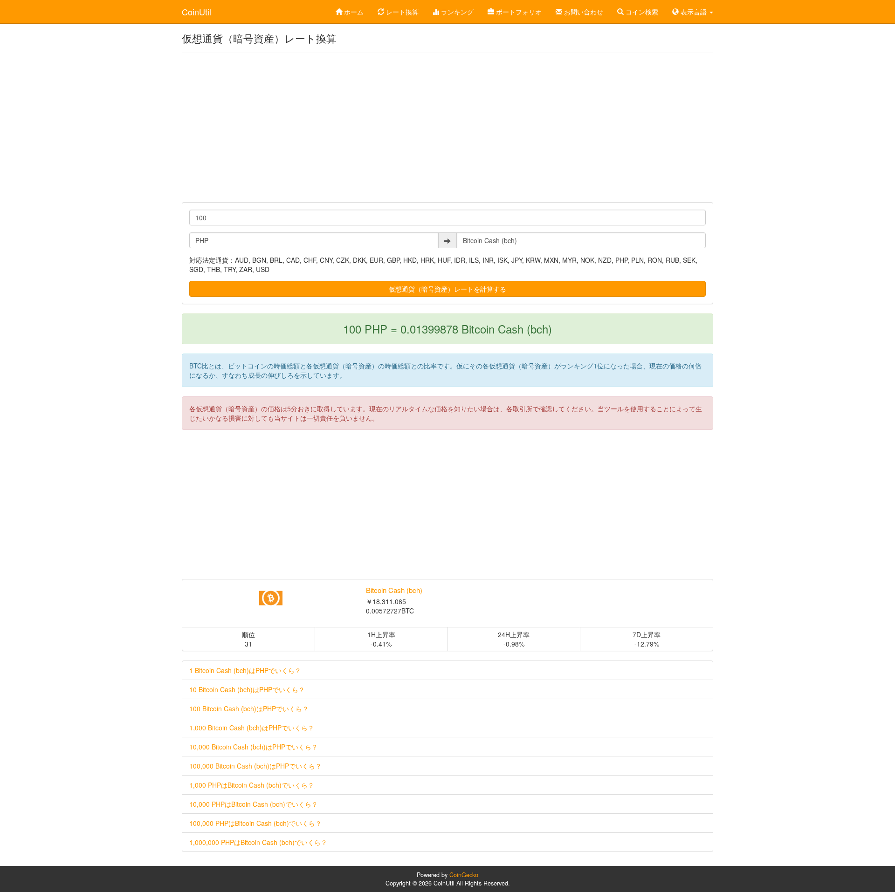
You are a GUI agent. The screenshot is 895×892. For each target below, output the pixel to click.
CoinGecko (463, 875)
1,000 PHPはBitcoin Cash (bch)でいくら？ (251, 785)
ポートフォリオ (518, 11)
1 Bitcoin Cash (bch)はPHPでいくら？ (245, 670)
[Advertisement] (447, 127)
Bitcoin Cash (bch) (394, 590)
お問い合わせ (582, 11)
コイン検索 (641, 11)
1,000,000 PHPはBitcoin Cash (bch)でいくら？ (258, 842)
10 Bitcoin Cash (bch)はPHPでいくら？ (247, 689)
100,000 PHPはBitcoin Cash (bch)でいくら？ (255, 823)
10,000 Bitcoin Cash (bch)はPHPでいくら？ (253, 746)
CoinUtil (196, 12)
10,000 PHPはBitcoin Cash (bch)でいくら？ (253, 804)
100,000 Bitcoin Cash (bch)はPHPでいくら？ (255, 765)
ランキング (456, 11)
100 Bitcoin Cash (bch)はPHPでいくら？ (249, 708)
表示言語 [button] (694, 11)
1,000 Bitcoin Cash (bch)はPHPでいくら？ (251, 727)
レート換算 (401, 11)
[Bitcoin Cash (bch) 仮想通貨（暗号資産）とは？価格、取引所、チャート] (270, 598)
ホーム (353, 11)
